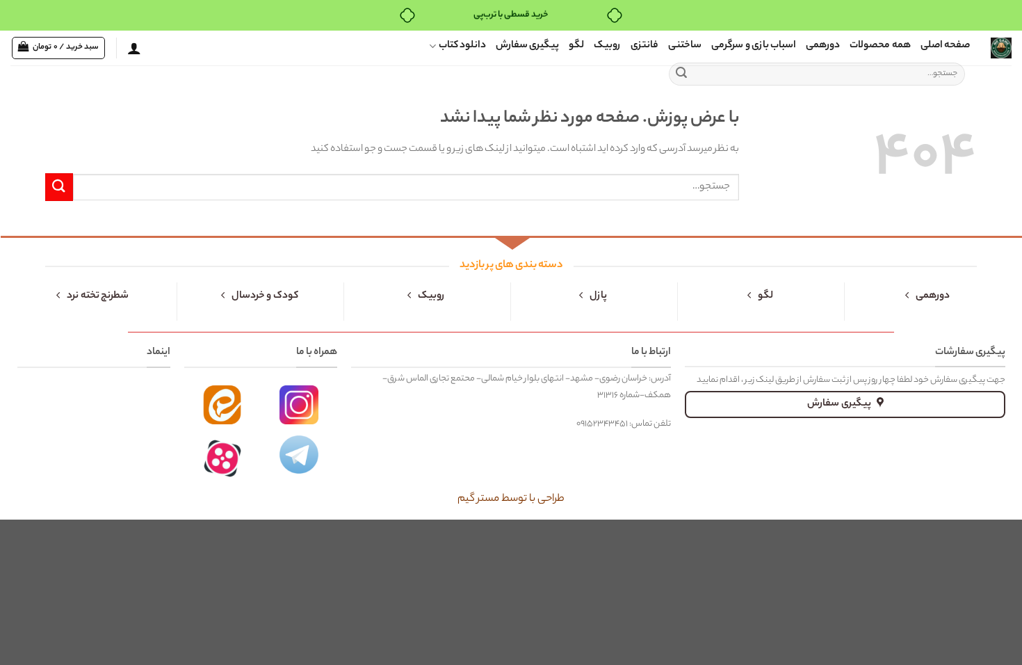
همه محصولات (880, 46)
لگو (576, 46)
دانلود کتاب (462, 46)
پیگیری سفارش (527, 46)
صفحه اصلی (945, 46)
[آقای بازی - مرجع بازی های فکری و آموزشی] (1001, 48)
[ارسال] (681, 74)
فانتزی (644, 46)
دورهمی (823, 46)
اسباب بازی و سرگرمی (753, 46)
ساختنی (684, 46)
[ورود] (134, 48)
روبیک (607, 46)
